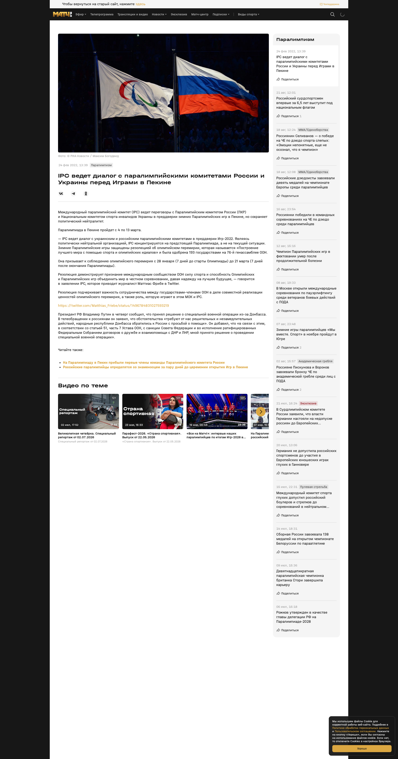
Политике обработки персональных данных (360, 728)
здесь (140, 4)
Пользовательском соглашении (355, 731)
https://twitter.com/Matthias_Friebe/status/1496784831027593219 (113, 305)
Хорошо (362, 748)
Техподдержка (331, 4)
